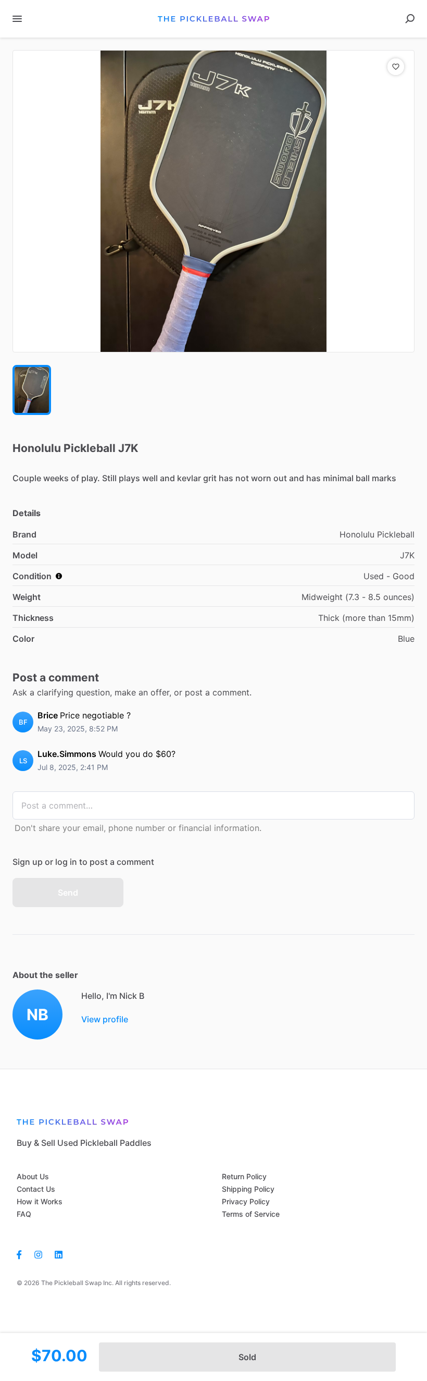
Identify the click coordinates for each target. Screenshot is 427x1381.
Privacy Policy (246, 1201)
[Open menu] (17, 19)
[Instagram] (38, 1253)
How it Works (39, 1201)
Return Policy (244, 1176)
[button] (213, 201)
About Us (33, 1176)
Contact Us (36, 1188)
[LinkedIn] (58, 1253)
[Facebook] (22, 1253)
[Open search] (410, 19)
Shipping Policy (248, 1188)
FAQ (24, 1213)
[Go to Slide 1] (31, 390)
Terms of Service (251, 1213)
